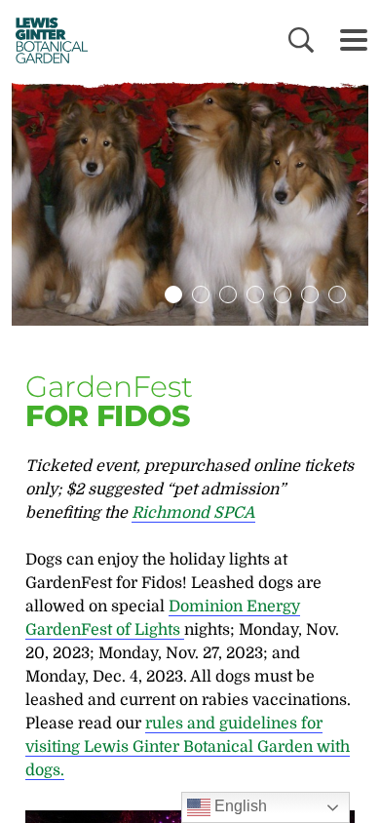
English (238, 806)
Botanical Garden (46, 40)
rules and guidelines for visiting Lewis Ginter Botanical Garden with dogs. (187, 747)
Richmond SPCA (193, 513)
